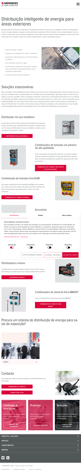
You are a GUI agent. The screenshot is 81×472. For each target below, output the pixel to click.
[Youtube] (2, 457)
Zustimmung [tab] (14, 215)
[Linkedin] (7, 457)
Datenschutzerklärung (11, 237)
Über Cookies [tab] (67, 215)
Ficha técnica (5, 469)
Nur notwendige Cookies (32, 255)
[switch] (31, 248)
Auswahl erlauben (52, 255)
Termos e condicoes (35, 469)
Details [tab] (40, 215)
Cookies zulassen (70, 255)
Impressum (24, 237)
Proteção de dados (19, 469)
